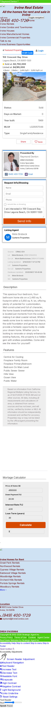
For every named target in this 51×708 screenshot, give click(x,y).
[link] (7, 649)
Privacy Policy (6, 637)
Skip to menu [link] (36, 643)
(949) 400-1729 (15, 174)
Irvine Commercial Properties (15, 37)
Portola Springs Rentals (12, 583)
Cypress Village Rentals (12, 569)
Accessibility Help (8, 643)
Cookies (32, 637)
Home (31, 20)
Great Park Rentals (10, 562)
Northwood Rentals (10, 566)
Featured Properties (13, 50)
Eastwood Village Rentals (13, 573)
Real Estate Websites (9, 640)
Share (23, 141)
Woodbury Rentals (9, 586)
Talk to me (5, 41)
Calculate (26, 525)
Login (41, 51)
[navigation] (25, 672)
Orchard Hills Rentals (11, 579)
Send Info (24, 221)
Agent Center (44, 637)
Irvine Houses (7, 30)
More (2, 590)
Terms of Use (20, 637)
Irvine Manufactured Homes (14, 34)
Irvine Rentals (7, 24)
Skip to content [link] (23, 643)
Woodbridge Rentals (10, 576)
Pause (10, 706)
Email (30, 174)
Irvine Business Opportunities (15, 44)
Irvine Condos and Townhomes (16, 27)
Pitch (2, 703)
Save (40, 142)
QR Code (28, 53)
